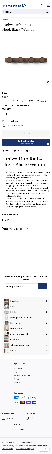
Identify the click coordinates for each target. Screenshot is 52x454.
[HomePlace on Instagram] (27, 418)
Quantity (6, 109)
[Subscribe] (42, 286)
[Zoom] (48, 82)
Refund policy (8, 448)
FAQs (16, 372)
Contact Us (19, 368)
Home (4, 20)
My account (19, 429)
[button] (26, 142)
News (16, 379)
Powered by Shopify (25, 448)
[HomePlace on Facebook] (32, 418)
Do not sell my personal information (31, 446)
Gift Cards (18, 382)
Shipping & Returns (22, 375)
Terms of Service (28, 443)
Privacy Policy (8, 446)
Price (4, 93)
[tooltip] (48, 144)
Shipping (5, 105)
